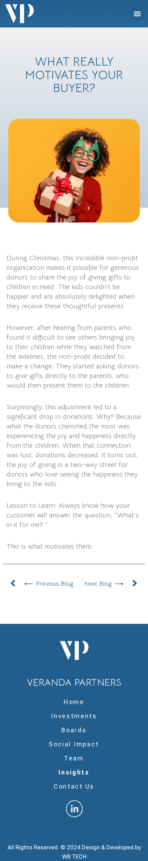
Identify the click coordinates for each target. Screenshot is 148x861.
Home (74, 701)
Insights (74, 772)
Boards (73, 730)
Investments (74, 716)
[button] (137, 14)
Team (74, 758)
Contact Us (74, 786)
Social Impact (74, 744)
